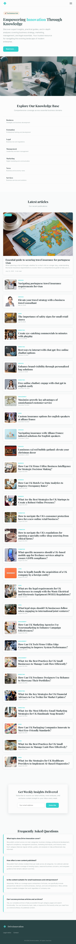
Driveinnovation (16, 926)
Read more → (11, 49)
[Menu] (71, 3)
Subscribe (52, 805)
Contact (16, 932)
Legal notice (7, 932)
